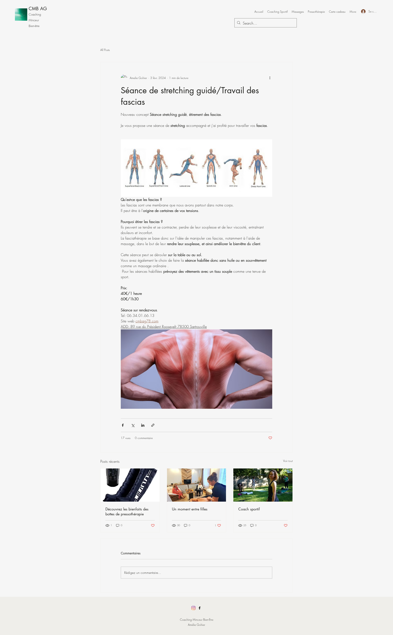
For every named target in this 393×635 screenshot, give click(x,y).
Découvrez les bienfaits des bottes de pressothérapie (126, 511)
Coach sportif (249, 509)
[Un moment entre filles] (196, 485)
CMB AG (38, 8)
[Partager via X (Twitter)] (133, 425)
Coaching (35, 14)
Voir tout (288, 461)
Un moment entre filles (189, 509)
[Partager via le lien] (153, 425)
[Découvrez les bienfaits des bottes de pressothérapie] (130, 485)
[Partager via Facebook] (123, 425)
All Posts (105, 50)
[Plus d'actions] (269, 77)
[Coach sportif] (262, 485)
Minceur (34, 20)
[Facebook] (200, 608)
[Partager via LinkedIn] (143, 425)
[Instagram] (193, 608)
